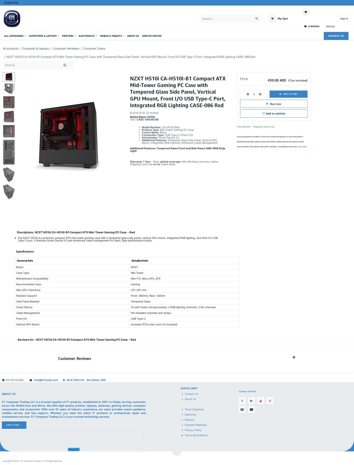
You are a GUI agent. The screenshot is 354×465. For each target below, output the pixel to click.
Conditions (201, 435)
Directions (73, 449)
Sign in (344, 18)
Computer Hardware (66, 48)
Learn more (168, 164)
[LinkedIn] (251, 401)
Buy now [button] (275, 103)
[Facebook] (242, 401)
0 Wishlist (313, 26)
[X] (251, 409)
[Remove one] (245, 94)
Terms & (190, 435)
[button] (21, 136)
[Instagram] (270, 401)
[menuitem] (15, 36)
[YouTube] (260, 401)
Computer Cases (94, 48)
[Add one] (263, 94)
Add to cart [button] (290, 94)
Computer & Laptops (35, 48)
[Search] (256, 18)
